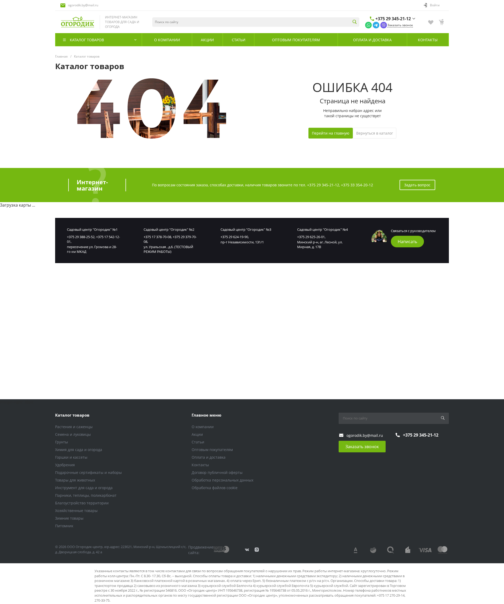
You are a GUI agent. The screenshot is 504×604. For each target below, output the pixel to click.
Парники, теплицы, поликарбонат (86, 495)
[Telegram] (376, 25)
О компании (203, 426)
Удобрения (65, 464)
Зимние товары (69, 518)
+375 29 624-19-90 (234, 236)
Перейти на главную (330, 133)
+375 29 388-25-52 (80, 236)
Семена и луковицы (73, 434)
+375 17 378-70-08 (157, 236)
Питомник (64, 525)
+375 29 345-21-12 (393, 19)
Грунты (61, 441)
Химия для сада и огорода (78, 449)
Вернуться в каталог (374, 133)
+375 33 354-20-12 (357, 184)
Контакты (200, 464)
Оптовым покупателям (212, 449)
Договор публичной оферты (217, 472)
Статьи (198, 441)
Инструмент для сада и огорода (84, 487)
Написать (407, 241)
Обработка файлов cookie (215, 487)
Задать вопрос (417, 184)
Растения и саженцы (74, 426)
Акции (197, 434)
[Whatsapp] (368, 25)
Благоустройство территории (82, 502)
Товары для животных (75, 480)
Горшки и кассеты (71, 457)
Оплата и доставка (208, 457)
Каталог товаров (72, 415)
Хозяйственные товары (76, 510)
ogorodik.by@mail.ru (83, 5)
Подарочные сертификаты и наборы (88, 472)
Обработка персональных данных (222, 480)
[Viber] (383, 25)
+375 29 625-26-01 (311, 236)
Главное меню (206, 415)
